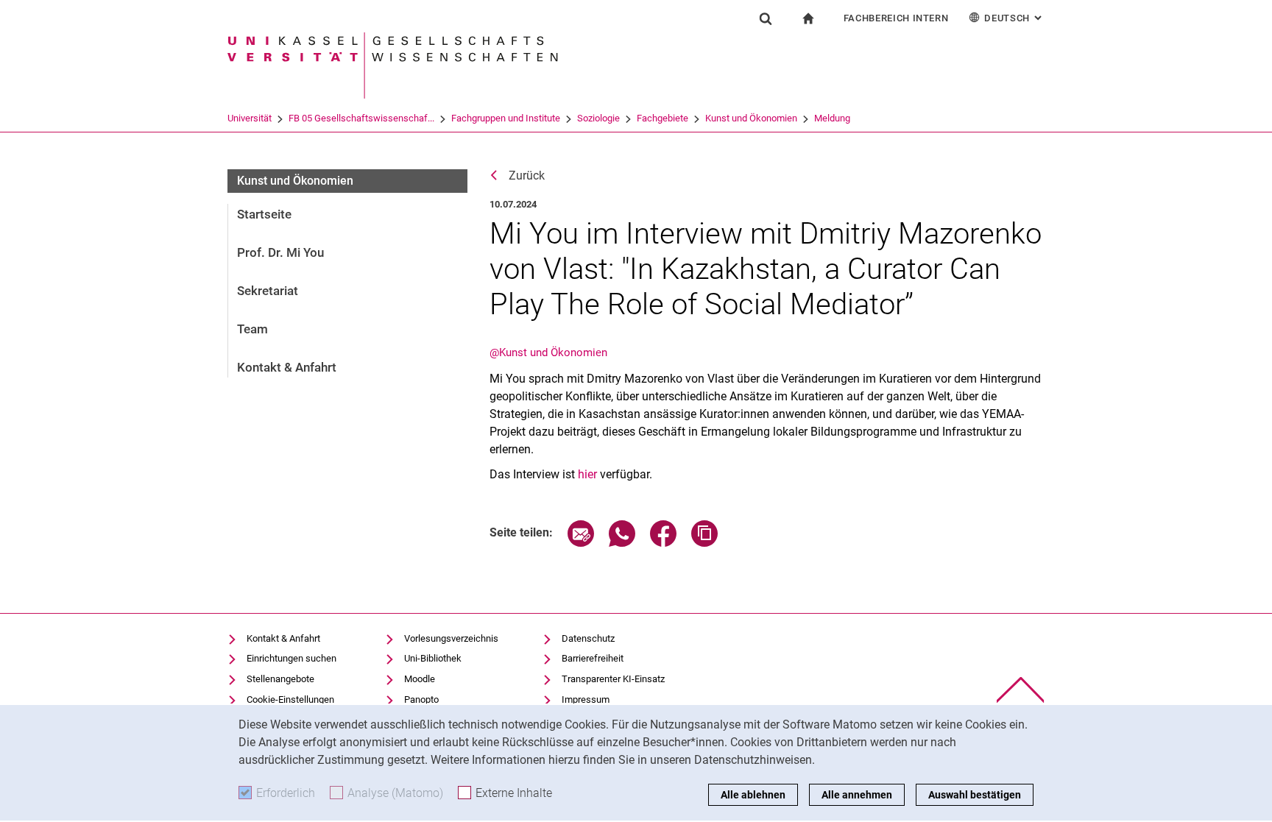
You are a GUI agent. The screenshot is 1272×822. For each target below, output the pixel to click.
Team (252, 329)
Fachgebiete (662, 118)
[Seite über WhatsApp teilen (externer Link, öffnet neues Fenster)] (622, 543)
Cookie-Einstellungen (290, 699)
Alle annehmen (857, 795)
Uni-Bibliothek (433, 658)
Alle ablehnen (753, 795)
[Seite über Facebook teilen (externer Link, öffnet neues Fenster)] (663, 543)
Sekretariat (267, 290)
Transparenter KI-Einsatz (613, 678)
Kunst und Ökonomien (751, 118)
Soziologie (598, 118)
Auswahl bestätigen (974, 795)
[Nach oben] (1021, 690)
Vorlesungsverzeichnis (451, 638)
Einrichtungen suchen (291, 658)
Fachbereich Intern (896, 18)
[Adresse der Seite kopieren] (704, 543)
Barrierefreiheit (592, 658)
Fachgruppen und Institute (505, 118)
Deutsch (1014, 18)
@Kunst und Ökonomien (548, 352)
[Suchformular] (765, 18)
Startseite (264, 214)
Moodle (419, 678)
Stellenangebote (280, 678)
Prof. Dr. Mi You (280, 252)
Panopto (421, 699)
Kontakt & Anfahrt (286, 367)
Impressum (586, 699)
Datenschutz (588, 638)
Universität (249, 118)
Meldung (832, 118)
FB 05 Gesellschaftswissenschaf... (361, 118)
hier (589, 474)
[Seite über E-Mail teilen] (581, 543)
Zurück (527, 176)
